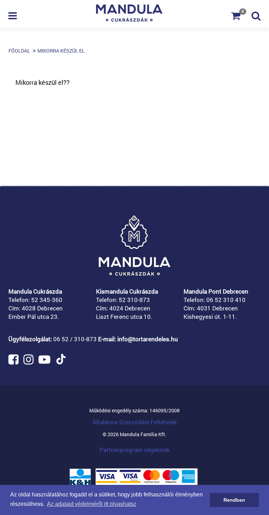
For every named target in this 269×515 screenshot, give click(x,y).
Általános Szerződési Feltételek (134, 422)
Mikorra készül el (61, 50)
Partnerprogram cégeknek (134, 450)
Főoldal (19, 50)
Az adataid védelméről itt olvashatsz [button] (91, 504)
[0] (241, 17)
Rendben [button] (234, 500)
